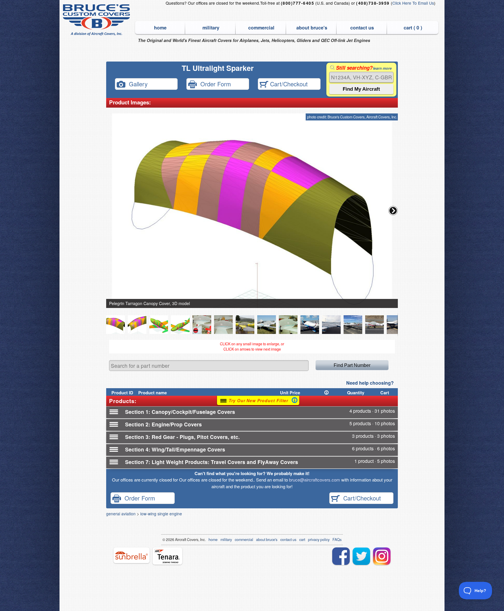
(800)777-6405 (297, 3)
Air (177, 539)
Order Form (214, 83)
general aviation (121, 514)
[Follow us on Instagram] (382, 556)
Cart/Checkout (288, 83)
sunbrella (131, 555)
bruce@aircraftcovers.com (314, 480)
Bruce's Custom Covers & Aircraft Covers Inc (97, 20)
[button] (393, 210)
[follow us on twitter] (361, 556)
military (210, 27)
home (160, 27)
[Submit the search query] (361, 89)
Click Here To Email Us (413, 3)
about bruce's (311, 27)
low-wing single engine (161, 514)
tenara (167, 556)
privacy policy (319, 539)
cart (302, 539)
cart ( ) (413, 27)
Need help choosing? (370, 383)
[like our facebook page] (341, 556)
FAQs (337, 539)
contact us (362, 27)
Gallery (136, 83)
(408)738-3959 (372, 3)
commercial (261, 27)
